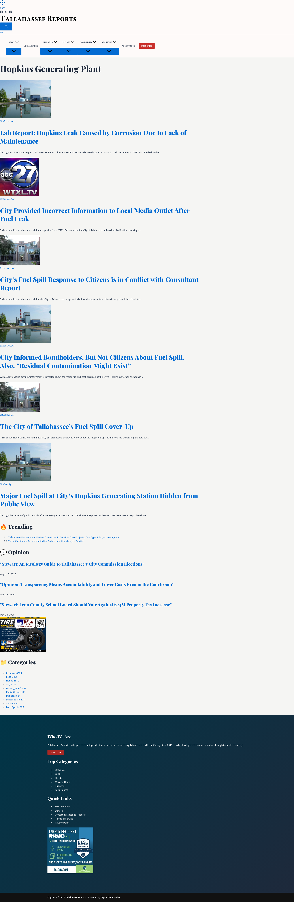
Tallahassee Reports (76, 897)
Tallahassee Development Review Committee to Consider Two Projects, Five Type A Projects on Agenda (63, 537)
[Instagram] (10, 12)
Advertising (128, 46)
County (7, 484)
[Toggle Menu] (13, 51)
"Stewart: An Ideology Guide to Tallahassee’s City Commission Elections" (72, 564)
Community (86, 42)
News (11, 42)
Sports (66, 42)
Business (48, 42)
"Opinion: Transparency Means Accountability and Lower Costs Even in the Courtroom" (86, 584)
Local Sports (15, 707)
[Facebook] (1, 12)
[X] (6, 12)
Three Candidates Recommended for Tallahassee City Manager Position (46, 541)
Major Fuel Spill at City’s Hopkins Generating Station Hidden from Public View (99, 499)
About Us (107, 42)
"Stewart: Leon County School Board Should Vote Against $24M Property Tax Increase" (86, 604)
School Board (15, 699)
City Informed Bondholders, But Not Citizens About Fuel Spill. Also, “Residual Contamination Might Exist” (92, 361)
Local (12, 198)
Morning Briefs (16, 688)
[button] (17, 42)
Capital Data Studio (110, 897)
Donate (59, 810)
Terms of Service (64, 818)
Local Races (31, 46)
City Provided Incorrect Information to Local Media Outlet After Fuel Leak (95, 214)
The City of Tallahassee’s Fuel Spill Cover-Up (66, 426)
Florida (12, 680)
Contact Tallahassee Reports (70, 814)
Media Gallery (15, 691)
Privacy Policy (62, 822)
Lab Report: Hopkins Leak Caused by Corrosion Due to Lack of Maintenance (93, 136)
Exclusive (9, 121)
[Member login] (1, 32)
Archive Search (62, 806)
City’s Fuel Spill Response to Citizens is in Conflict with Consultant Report (99, 283)
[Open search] (6, 26)
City (2, 121)
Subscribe (146, 46)
